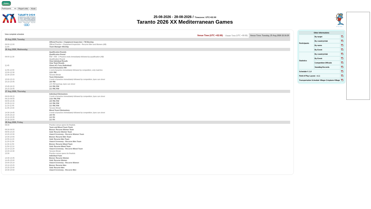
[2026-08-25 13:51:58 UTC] (342, 81)
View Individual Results (58, 61)
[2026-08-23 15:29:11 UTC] (342, 68)
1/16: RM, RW (54, 99)
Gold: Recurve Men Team (59, 139)
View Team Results (56, 63)
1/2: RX (52, 120)
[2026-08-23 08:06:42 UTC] (342, 72)
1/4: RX (52, 117)
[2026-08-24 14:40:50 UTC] (342, 42)
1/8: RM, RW (54, 101)
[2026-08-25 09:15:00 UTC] (342, 77)
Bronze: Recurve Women (59, 158)
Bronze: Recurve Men (57, 165)
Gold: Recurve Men (56, 168)
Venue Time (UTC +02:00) (210, 35)
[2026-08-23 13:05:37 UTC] (342, 37)
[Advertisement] (358, 55)
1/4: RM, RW (54, 86)
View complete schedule (14, 34)
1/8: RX (52, 115)
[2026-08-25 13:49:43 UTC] (342, 64)
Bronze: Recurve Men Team (60, 137)
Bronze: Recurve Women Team (61, 130)
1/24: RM (52, 72)
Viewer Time (236, 35)
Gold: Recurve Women (58, 160)
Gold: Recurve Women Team (60, 132)
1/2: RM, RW (54, 89)
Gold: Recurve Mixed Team (60, 146)
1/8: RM (52, 82)
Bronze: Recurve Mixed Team (60, 144)
